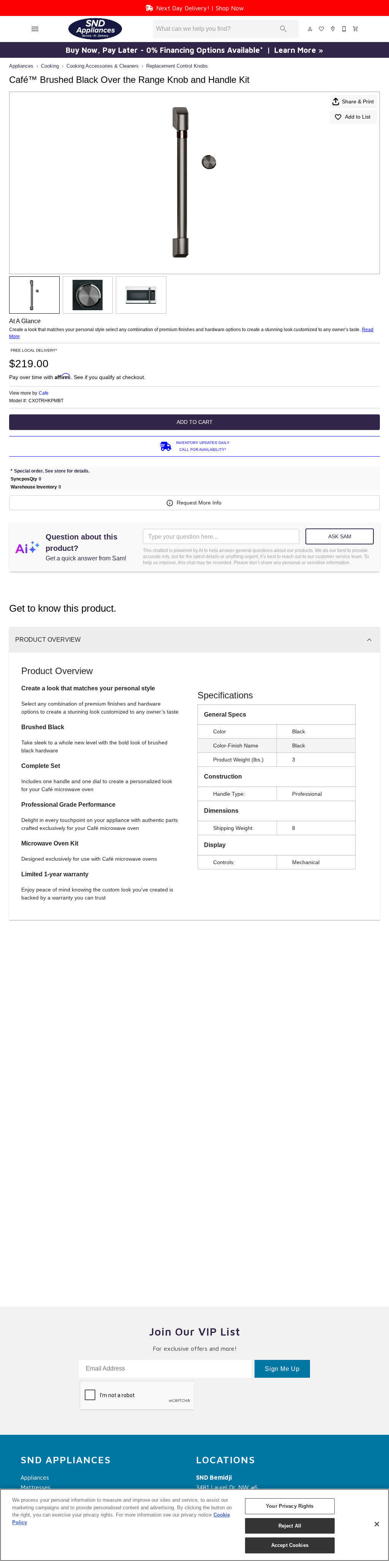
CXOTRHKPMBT (45, 400)
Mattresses (36, 1487)
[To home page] (95, 28)
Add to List (357, 117)
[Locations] (333, 28)
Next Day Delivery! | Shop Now (200, 8)
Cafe (44, 393)
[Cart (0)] (356, 28)
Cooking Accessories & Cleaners (102, 66)
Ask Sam (339, 536)
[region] (194, 1525)
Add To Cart (195, 422)
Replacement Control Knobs (177, 66)
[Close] (376, 1524)
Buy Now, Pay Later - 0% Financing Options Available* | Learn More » (194, 50)
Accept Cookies (289, 1545)
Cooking (50, 66)
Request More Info (199, 503)
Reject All (289, 1526)
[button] (35, 28)
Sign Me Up (282, 1369)
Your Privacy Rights (289, 1506)
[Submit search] (283, 29)
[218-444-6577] (344, 28)
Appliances (21, 66)
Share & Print (358, 101)
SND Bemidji (214, 1477)
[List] (322, 28)
